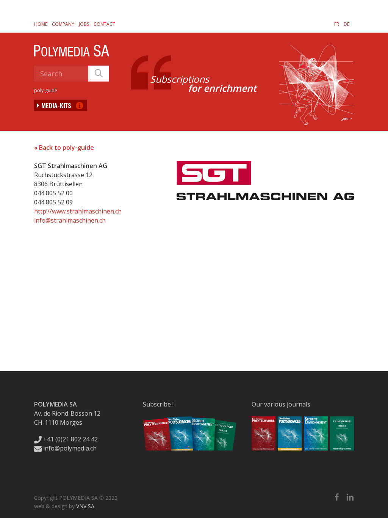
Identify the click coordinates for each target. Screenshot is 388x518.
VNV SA (85, 506)
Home (40, 24)
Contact (104, 24)
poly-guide (45, 90)
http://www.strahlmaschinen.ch (78, 211)
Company (63, 24)
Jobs (84, 24)
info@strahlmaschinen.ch (70, 220)
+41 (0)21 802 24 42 (70, 439)
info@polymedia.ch (70, 448)
